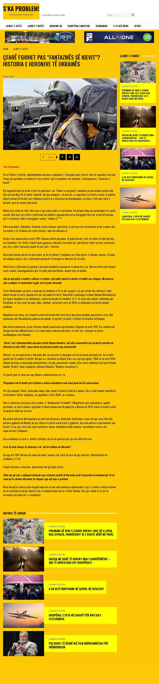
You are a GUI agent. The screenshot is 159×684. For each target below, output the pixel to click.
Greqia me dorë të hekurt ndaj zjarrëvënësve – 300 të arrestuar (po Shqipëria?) (79, 561)
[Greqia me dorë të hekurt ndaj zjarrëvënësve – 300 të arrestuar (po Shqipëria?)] (23, 559)
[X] (70, 157)
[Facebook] (62, 157)
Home (6, 48)
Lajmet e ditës (20, 48)
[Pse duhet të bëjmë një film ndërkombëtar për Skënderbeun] (23, 643)
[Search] (133, 15)
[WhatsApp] (77, 157)
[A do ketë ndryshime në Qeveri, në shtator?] (23, 587)
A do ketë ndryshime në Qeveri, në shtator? (76, 589)
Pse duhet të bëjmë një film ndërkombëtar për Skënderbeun (78, 645)
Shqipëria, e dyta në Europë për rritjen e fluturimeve (75, 617)
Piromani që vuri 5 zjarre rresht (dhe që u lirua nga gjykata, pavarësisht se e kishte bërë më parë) (81, 532)
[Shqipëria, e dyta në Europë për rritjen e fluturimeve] (23, 615)
